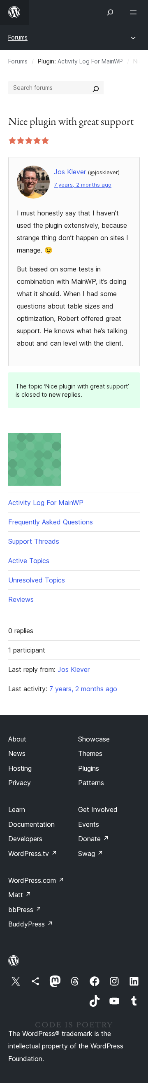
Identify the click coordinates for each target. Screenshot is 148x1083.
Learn (16, 809)
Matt (19, 895)
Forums (18, 37)
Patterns (91, 783)
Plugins (88, 768)
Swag (90, 853)
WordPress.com (36, 880)
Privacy (19, 783)
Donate (93, 839)
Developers (25, 839)
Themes (90, 753)
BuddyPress (30, 924)
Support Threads (33, 541)
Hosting (20, 768)
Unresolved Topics (36, 580)
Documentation (31, 824)
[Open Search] (110, 12)
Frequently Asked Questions (50, 522)
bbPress (25, 909)
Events (88, 824)
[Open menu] (135, 12)
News (16, 753)
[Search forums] (96, 87)
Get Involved (98, 809)
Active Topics (28, 561)
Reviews (21, 599)
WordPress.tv (32, 853)
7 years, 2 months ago (82, 185)
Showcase (94, 739)
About (17, 739)
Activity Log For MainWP (90, 61)
